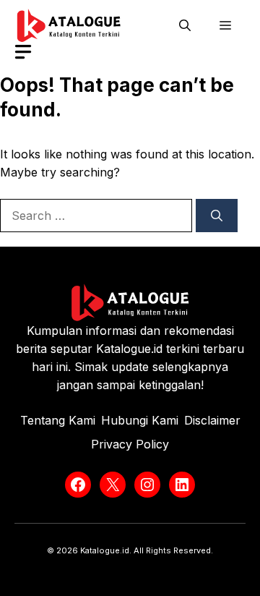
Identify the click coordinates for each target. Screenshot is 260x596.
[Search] (217, 215)
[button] (185, 25)
